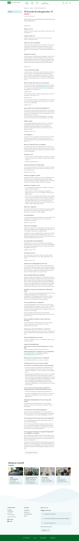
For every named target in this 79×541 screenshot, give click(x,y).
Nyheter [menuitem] (10, 11)
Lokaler (25, 516)
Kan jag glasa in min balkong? (50, 514)
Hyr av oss (37, 2)
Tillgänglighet (52, 537)
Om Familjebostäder (45, 2)
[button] (56, 514)
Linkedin (11, 521)
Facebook (11, 519)
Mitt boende (27, 2)
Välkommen (26, 8)
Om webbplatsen (26, 537)
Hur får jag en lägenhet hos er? (50, 523)
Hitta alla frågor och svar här (46, 526)
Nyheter (31, 8)
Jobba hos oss (26, 512)
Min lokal (32, 2)
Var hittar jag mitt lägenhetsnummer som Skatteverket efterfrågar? (56, 518)
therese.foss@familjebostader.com (43, 86)
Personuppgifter (43, 537)
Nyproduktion (26, 510)
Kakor (35, 537)
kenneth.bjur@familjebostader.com (30, 354)
